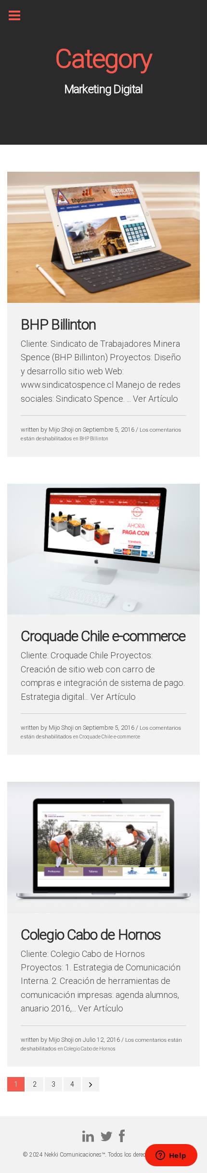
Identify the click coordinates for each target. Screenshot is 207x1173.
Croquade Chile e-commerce (103, 635)
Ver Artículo (155, 399)
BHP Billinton (58, 324)
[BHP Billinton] (103, 298)
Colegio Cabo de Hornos (91, 934)
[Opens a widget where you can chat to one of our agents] (170, 1156)
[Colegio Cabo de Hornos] (103, 909)
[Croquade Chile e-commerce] (103, 610)
